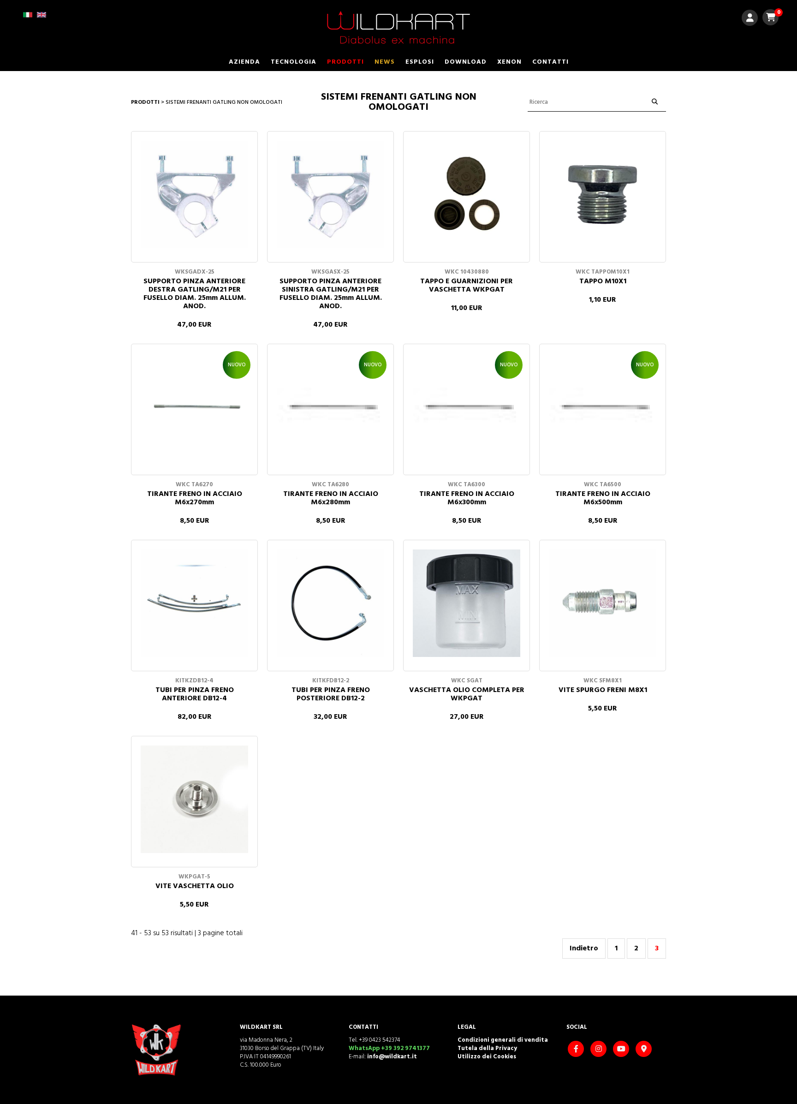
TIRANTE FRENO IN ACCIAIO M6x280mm (330, 498)
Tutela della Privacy (487, 1048)
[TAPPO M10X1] (602, 194)
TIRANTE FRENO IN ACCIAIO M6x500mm (602, 498)
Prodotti (345, 62)
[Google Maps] (645, 1050)
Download (466, 62)
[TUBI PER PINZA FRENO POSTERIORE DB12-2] (330, 603)
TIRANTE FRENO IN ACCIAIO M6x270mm (194, 498)
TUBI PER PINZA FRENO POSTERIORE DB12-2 (330, 694)
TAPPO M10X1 (602, 281)
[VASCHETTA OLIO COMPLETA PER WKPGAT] (466, 603)
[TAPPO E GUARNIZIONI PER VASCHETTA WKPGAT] (466, 194)
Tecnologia (293, 62)
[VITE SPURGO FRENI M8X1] (602, 603)
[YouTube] (622, 1050)
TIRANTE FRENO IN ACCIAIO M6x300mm (466, 498)
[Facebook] (577, 1050)
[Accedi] (750, 19)
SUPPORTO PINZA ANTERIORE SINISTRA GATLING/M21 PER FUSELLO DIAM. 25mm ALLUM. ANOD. (331, 293)
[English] (41, 17)
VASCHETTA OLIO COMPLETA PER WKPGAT (466, 694)
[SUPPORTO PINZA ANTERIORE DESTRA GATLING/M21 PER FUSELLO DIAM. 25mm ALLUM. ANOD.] (194, 194)
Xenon (509, 62)
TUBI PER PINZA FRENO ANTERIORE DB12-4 (194, 694)
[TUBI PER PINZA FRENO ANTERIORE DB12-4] (194, 603)
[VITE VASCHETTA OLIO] (194, 799)
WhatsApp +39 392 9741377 (389, 1048)
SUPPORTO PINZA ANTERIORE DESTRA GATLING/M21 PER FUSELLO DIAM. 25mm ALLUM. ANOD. (194, 293)
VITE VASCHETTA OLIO (194, 886)
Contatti (550, 62)
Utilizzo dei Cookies (487, 1057)
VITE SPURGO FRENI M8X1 (603, 690)
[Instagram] (599, 1050)
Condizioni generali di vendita (503, 1040)
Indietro (584, 949)
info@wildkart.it (392, 1057)
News (385, 62)
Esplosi (419, 62)
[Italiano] (27, 17)
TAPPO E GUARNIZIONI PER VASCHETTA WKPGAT (466, 285)
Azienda (244, 62)
